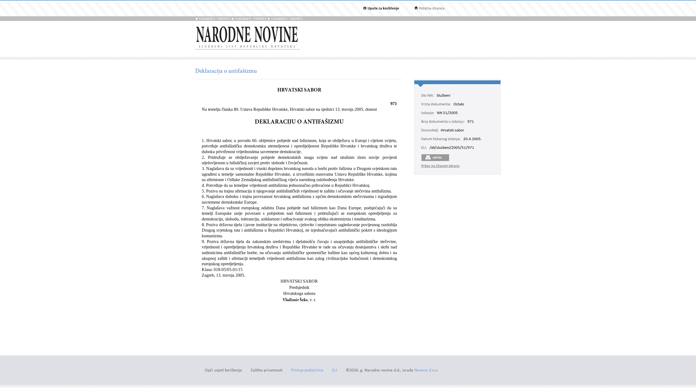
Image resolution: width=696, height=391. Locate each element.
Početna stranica (432, 9)
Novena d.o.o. (426, 370)
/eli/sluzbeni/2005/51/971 (452, 148)
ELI (334, 370)
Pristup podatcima (307, 370)
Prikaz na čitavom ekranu (440, 166)
